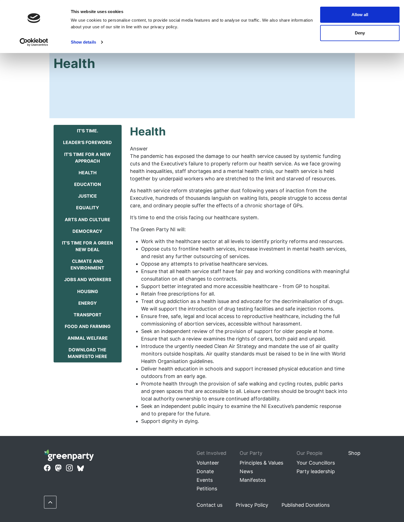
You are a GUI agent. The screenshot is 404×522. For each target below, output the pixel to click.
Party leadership (316, 471)
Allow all (360, 14)
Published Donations (306, 505)
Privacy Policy (252, 505)
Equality (87, 207)
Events (205, 480)
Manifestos (253, 480)
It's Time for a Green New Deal (87, 246)
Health (88, 172)
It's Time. (87, 130)
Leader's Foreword (87, 142)
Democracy (87, 231)
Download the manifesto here (87, 353)
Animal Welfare (87, 338)
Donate (205, 471)
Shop (354, 453)
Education (87, 184)
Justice (87, 196)
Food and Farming (88, 326)
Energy (87, 303)
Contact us (209, 505)
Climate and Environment (87, 264)
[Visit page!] (47, 468)
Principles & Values (261, 463)
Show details (83, 42)
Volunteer (208, 463)
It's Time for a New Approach (87, 158)
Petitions (207, 488)
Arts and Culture (87, 219)
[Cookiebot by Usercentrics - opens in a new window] (33, 42)
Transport (88, 314)
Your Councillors (316, 463)
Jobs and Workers (87, 279)
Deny (360, 33)
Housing (87, 291)
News (246, 471)
